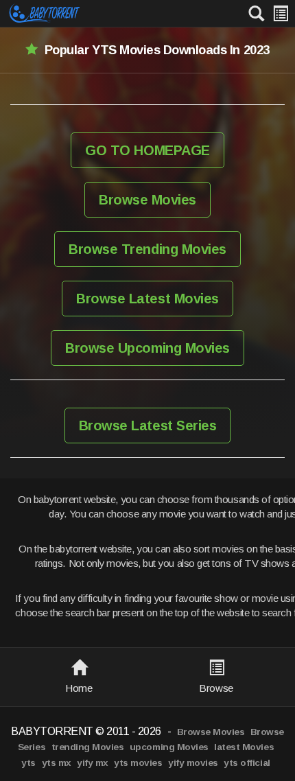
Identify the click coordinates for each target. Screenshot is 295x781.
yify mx (92, 763)
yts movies (138, 763)
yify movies (193, 763)
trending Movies (87, 747)
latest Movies (244, 747)
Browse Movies (147, 199)
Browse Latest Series (147, 425)
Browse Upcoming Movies (147, 347)
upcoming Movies (169, 747)
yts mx (56, 763)
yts (28, 763)
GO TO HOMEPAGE (147, 150)
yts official (247, 763)
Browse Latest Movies (147, 298)
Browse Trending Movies (147, 249)
